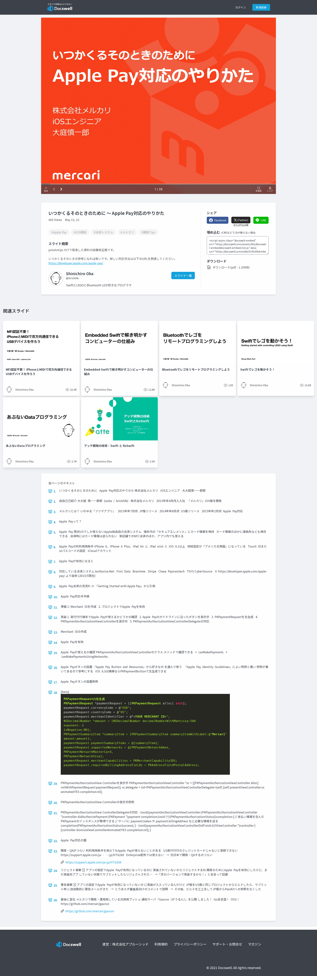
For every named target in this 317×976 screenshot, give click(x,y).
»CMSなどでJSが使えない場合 (238, 232)
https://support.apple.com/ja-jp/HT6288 (93, 862)
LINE (263, 220)
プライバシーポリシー (190, 944)
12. (56, 617)
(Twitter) (242, 220)
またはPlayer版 (240, 224)
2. (55, 501)
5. (55, 532)
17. (56, 682)
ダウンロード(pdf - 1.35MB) (231, 267)
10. (56, 597)
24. (56, 870)
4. (55, 522)
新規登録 (261, 7)
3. (55, 511)
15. (56, 653)
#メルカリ (127, 232)
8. (55, 572)
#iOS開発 (80, 232)
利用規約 (161, 944)
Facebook (220, 220)
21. (56, 813)
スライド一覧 (183, 275)
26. (56, 900)
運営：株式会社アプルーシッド (125, 944)
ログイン (241, 7)
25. (56, 885)
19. (56, 783)
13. (56, 632)
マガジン (254, 944)
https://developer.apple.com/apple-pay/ (75, 263)
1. (55, 491)
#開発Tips (148, 232)
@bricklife (72, 278)
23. (56, 851)
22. (56, 841)
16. (56, 667)
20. (56, 802)
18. (56, 692)
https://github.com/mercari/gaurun (89, 911)
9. (55, 586)
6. (55, 547)
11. (56, 607)
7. (55, 561)
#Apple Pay (58, 232)
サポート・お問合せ (227, 944)
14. (56, 642)
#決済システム (103, 232)
